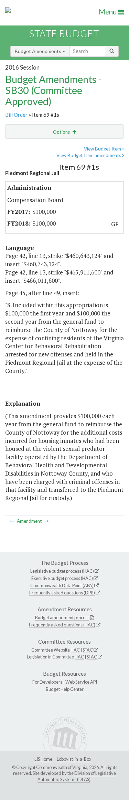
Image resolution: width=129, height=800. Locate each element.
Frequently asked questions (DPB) (62, 592)
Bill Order (16, 115)
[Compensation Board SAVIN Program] (46, 521)
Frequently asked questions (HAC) (62, 624)
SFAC (88, 650)
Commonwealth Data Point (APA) (62, 585)
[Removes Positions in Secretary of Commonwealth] (13, 521)
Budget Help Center (65, 689)
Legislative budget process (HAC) (62, 571)
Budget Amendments (38, 51)
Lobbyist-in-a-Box (74, 759)
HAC (75, 650)
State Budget (64, 33)
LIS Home (43, 759)
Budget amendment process (62, 617)
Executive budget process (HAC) (62, 578)
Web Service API (81, 682)
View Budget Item (103, 149)
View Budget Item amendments (89, 155)
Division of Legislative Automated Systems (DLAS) (76, 776)
